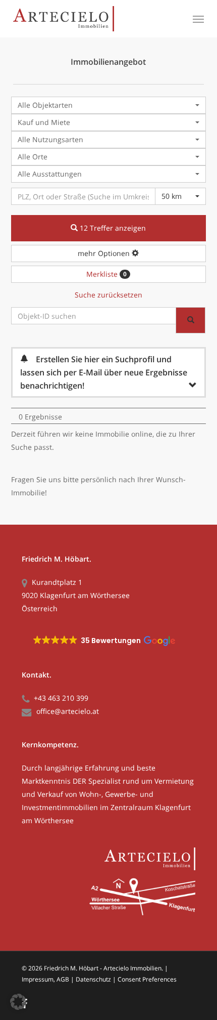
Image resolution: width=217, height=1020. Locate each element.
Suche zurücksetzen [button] (108, 295)
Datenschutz (93, 979)
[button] (198, 19)
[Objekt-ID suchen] (190, 320)
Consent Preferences (147, 979)
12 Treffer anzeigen (112, 228)
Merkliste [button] (106, 274)
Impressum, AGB (45, 979)
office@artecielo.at (67, 711)
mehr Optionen (105, 253)
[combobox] (108, 105)
